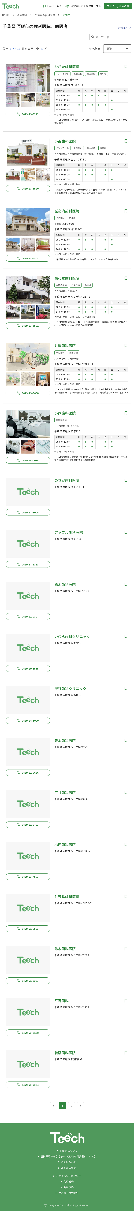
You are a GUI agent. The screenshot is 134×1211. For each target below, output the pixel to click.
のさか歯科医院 (66, 480)
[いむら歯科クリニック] (28, 648)
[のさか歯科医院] (28, 492)
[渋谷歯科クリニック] (28, 700)
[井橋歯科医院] (28, 357)
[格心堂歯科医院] (28, 290)
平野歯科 (61, 1000)
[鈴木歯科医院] (28, 596)
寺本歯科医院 (65, 740)
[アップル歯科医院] (28, 544)
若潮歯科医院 (65, 1052)
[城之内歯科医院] (28, 222)
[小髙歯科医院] (28, 152)
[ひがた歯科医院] (28, 78)
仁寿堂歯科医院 (66, 896)
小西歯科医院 (65, 412)
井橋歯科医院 (65, 345)
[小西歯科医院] (28, 424)
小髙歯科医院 (65, 141)
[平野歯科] (28, 1012)
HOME (5, 15)
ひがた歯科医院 (66, 66)
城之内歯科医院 (66, 210)
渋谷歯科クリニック (70, 688)
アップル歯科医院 (68, 532)
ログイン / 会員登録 (118, 6)
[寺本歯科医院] (28, 752)
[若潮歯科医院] (28, 1064)
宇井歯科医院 (65, 792)
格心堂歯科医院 (66, 278)
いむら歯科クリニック (72, 636)
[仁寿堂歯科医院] (28, 908)
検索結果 (22, 15)
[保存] (126, 66)
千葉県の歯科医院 (45, 15)
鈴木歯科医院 (65, 584)
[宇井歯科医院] (28, 804)
